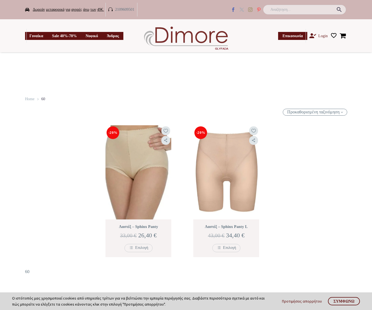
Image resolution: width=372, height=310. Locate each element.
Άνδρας (113, 36)
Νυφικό (92, 36)
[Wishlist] (333, 35)
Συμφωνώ (343, 301)
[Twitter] (242, 9)
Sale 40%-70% (64, 36)
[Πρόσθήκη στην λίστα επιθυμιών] (165, 130)
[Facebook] (233, 9)
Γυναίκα (36, 36)
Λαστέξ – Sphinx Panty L (226, 227)
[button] (339, 9)
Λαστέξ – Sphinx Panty (138, 227)
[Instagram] (250, 9)
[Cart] (343, 35)
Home (29, 99)
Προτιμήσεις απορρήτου (302, 301)
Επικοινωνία (293, 36)
